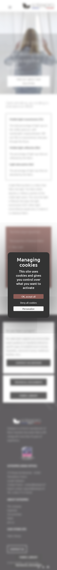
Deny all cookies (28, 302)
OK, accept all (28, 296)
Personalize (28, 308)
